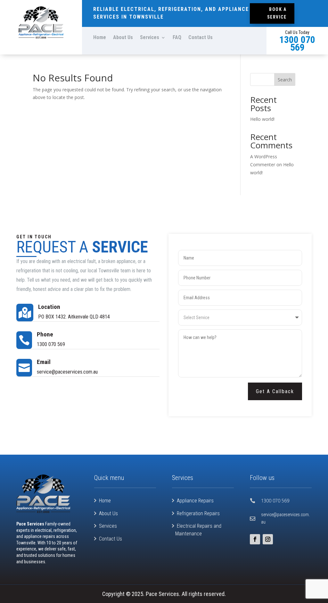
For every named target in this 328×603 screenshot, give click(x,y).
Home (99, 37)
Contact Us (200, 37)
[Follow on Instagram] (268, 539)
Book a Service (277, 13)
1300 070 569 (275, 501)
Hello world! (262, 119)
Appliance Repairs (195, 501)
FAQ (177, 37)
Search (285, 80)
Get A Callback (275, 391)
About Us (123, 37)
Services (149, 37)
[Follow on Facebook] (255, 539)
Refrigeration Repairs (198, 513)
